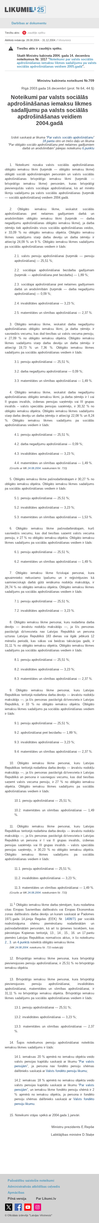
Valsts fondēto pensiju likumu (66, 1071)
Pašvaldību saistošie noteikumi (31, 1180)
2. (6, 942)
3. (11, 942)
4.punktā (23, 942)
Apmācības (16, 1192)
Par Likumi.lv (46, 1198)
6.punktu (88, 148)
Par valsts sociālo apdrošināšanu (70, 137)
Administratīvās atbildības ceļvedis (34, 1186)
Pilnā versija (17, 1198)
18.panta (49, 141)
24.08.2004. (34, 468)
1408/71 (70, 919)
